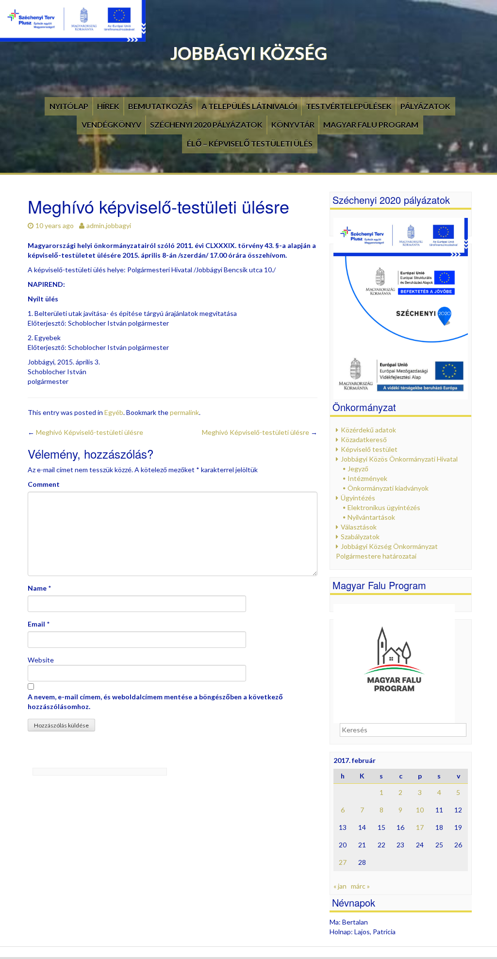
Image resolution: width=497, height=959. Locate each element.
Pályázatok (425, 106)
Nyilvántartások (371, 517)
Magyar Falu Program (370, 124)
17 (420, 827)
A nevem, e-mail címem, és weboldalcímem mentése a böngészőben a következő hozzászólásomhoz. (155, 702)
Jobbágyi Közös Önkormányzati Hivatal (399, 459)
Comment (44, 484)
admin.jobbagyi (108, 225)
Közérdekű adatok (368, 430)
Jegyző (358, 468)
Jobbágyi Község (248, 53)
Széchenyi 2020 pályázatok (206, 124)
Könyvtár (293, 124)
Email (36, 624)
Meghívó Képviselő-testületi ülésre (85, 432)
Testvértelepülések (349, 106)
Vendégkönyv (111, 124)
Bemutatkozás (160, 106)
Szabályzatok (360, 536)
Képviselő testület (369, 449)
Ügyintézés (358, 498)
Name (37, 588)
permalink (184, 412)
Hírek (108, 106)
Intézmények (367, 478)
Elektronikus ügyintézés (384, 507)
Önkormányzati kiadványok (388, 488)
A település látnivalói (249, 106)
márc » (360, 886)
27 (343, 862)
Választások (359, 527)
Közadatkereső (364, 439)
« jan (340, 886)
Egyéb (113, 412)
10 (420, 810)
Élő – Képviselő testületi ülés (250, 143)
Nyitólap (69, 106)
